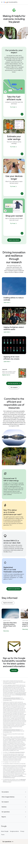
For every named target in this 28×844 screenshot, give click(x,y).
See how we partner (13, 383)
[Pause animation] (25, 38)
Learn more (7, 302)
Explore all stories (8, 603)
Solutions (4, 807)
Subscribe (14, 670)
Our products (5, 792)
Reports (4, 817)
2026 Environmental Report (20, 693)
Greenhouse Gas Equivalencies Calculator (11, 697)
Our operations (6, 812)
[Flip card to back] (22, 114)
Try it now (12, 107)
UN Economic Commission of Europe (17, 752)
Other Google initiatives (8, 797)
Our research (14, 387)
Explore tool (5, 375)
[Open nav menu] (2, 2)
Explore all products (14, 240)
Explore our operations (14, 589)
